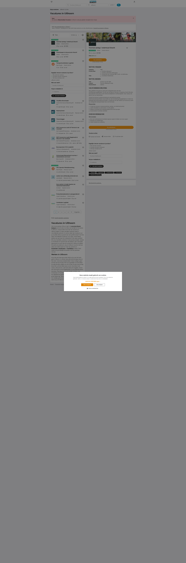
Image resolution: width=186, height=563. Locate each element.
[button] (93, 281)
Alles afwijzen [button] (99, 284)
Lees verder (110, 278)
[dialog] (93, 281)
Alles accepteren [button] (87, 284)
